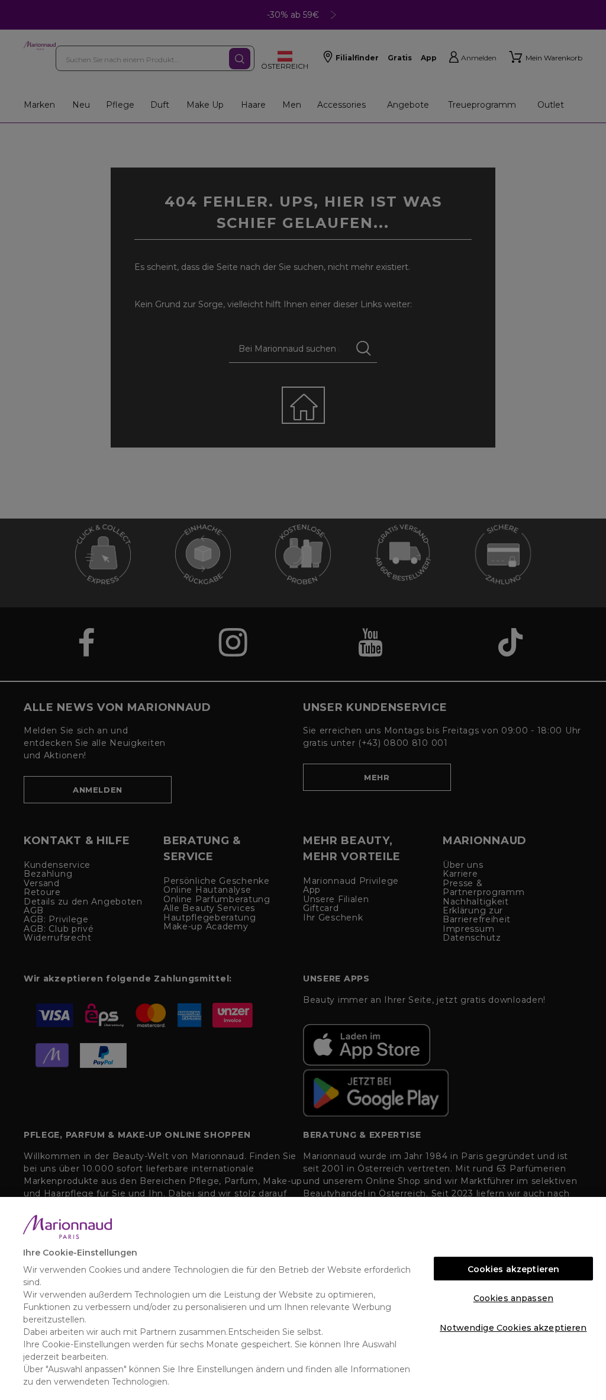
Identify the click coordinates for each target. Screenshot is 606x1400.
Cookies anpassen (513, 1298)
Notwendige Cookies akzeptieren (513, 1327)
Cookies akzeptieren (514, 1269)
